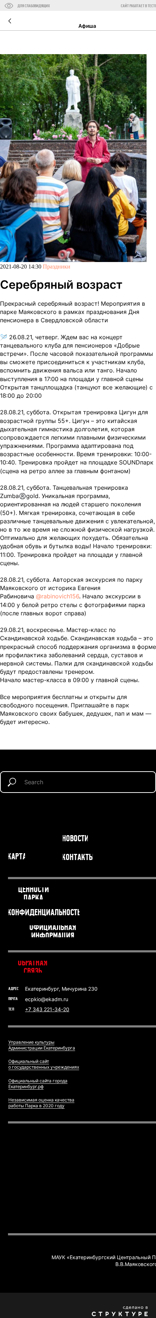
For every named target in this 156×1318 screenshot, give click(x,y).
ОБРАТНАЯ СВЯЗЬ (33, 967)
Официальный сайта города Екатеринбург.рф (37, 1083)
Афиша (87, 26)
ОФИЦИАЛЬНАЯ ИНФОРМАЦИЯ (52, 931)
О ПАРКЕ (19, 834)
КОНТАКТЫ (78, 857)
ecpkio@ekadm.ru (46, 999)
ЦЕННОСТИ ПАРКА (33, 893)
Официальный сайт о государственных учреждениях (43, 1064)
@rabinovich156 (57, 596)
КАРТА (16, 856)
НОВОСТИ (75, 838)
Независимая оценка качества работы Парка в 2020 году (41, 1102)
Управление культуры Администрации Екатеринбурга (41, 1045)
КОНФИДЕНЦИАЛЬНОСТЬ (44, 912)
